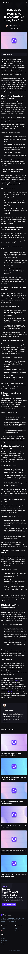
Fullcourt (3, 610)
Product (3, 928)
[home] (6, 2)
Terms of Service (3, 943)
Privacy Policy (4, 940)
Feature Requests (3, 938)
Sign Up (17, 930)
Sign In (16, 928)
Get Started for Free (9, 904)
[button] (26, 2)
